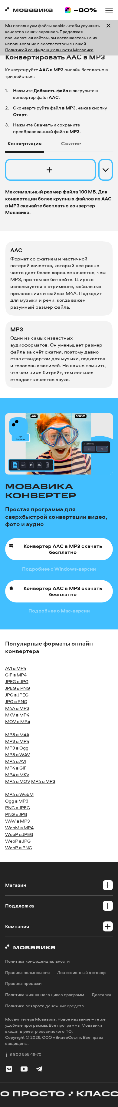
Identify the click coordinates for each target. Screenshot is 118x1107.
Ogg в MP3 (16, 801)
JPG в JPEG (16, 695)
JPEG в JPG (16, 681)
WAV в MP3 (17, 821)
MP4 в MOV (17, 781)
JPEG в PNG (17, 688)
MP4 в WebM (19, 794)
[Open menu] (109, 10)
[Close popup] (108, 38)
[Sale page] (81, 10)
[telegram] (39, 1070)
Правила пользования (27, 972)
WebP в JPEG (19, 834)
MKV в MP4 (17, 715)
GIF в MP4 (16, 675)
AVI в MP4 (15, 668)
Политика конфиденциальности (37, 961)
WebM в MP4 (19, 827)
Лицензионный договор (81, 972)
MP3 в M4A (17, 734)
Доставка (101, 994)
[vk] (9, 1070)
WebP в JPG (18, 841)
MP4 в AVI (15, 761)
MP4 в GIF (16, 768)
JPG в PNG (16, 701)
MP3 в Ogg (16, 748)
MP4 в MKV (17, 774)
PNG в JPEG (17, 807)
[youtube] (24, 1070)
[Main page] (29, 10)
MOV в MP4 (17, 721)
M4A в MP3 (17, 708)
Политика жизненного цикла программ (44, 994)
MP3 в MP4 (17, 741)
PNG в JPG (16, 814)
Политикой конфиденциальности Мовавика (49, 49)
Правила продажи (23, 983)
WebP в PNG (18, 847)
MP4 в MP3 (43, 781)
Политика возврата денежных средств (44, 1005)
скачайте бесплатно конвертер (57, 205)
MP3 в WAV (17, 754)
